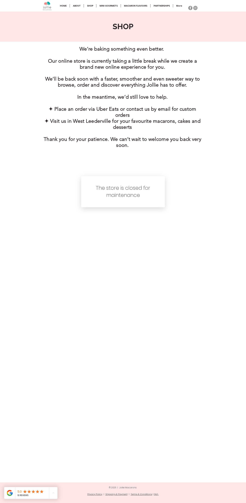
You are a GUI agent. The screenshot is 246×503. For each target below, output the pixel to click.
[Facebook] (190, 8)
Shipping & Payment (116, 494)
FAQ (156, 494)
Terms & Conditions (141, 494)
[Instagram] (195, 8)
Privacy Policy (94, 494)
